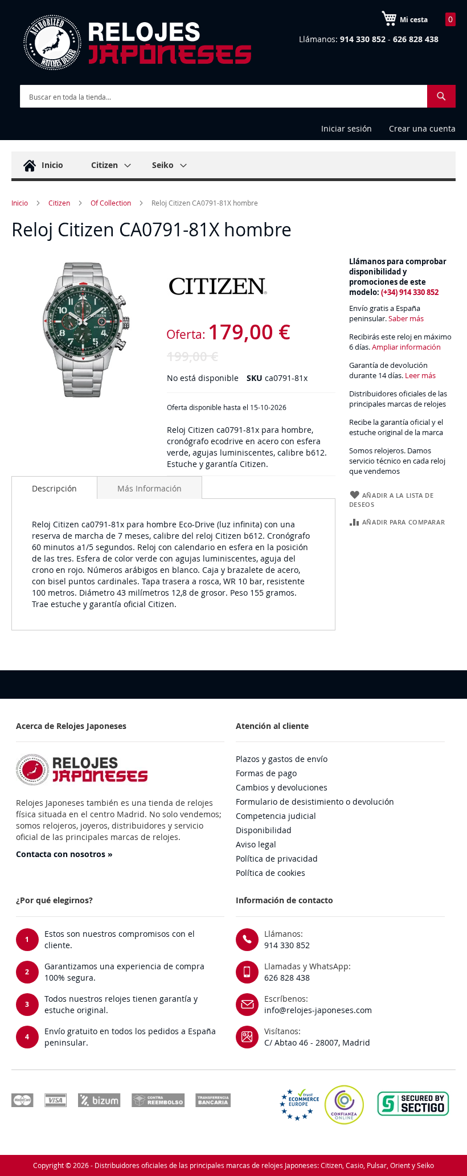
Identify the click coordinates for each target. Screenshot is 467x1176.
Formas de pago (266, 773)
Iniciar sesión (346, 128)
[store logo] (136, 42)
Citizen (59, 202)
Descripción (54, 488)
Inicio (19, 202)
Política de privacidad (277, 858)
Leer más (420, 375)
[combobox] (238, 96)
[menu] (233, 166)
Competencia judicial (276, 815)
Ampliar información (406, 347)
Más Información (149, 488)
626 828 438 (287, 977)
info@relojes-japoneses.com (318, 1010)
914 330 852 (287, 945)
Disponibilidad (264, 830)
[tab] (54, 487)
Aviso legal (256, 844)
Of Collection (111, 202)
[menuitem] (41, 164)
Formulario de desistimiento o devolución (315, 801)
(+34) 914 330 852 (410, 292)
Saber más (406, 318)
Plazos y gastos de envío (281, 758)
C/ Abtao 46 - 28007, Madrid (317, 1042)
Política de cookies (270, 872)
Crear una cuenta (422, 128)
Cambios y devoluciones (281, 787)
